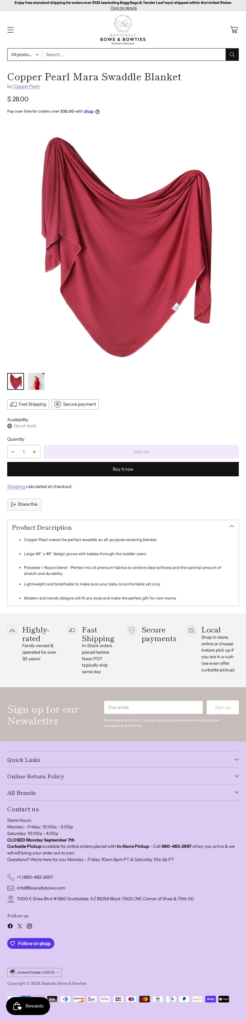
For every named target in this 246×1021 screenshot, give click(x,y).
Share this (28, 504)
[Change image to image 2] (36, 381)
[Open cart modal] (234, 30)
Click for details (124, 8)
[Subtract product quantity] (13, 451)
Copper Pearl (26, 86)
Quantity (16, 439)
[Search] (232, 54)
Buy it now (123, 469)
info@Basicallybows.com (41, 888)
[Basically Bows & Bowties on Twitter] (19, 927)
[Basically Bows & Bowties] (123, 29)
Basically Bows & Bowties (64, 983)
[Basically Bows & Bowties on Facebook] (10, 927)
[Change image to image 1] (15, 381)
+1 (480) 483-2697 (35, 877)
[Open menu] (10, 30)
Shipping (16, 486)
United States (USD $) (36, 972)
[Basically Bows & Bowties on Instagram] (29, 927)
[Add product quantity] (34, 451)
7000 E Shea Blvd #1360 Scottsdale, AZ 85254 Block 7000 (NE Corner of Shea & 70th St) (105, 898)
